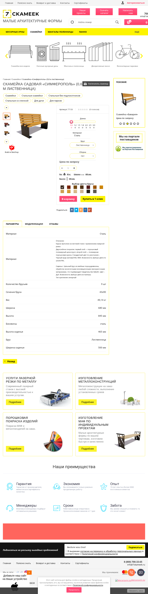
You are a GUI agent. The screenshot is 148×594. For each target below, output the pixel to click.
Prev (6, 107)
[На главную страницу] (32, 14)
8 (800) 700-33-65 (133, 561)
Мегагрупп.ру (138, 580)
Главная (9, 3)
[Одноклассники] (81, 210)
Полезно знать (24, 3)
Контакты (65, 3)
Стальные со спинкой (16, 100)
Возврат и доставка (46, 3)
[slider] (71, 122)
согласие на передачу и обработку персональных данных (111, 551)
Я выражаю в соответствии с (104, 552)
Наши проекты (81, 11)
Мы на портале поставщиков (129, 138)
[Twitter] (76, 210)
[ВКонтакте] (72, 210)
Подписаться (135, 547)
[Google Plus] (90, 210)
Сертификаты (81, 3)
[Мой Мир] (85, 210)
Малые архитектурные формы (32, 20)
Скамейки (10, 95)
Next (6, 142)
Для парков (56, 100)
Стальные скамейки (32, 95)
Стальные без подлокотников (64, 95)
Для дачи (39, 100)
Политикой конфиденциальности (88, 585)
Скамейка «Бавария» (127, 114)
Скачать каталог (104, 11)
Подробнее (15, 402)
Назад (11, 361)
